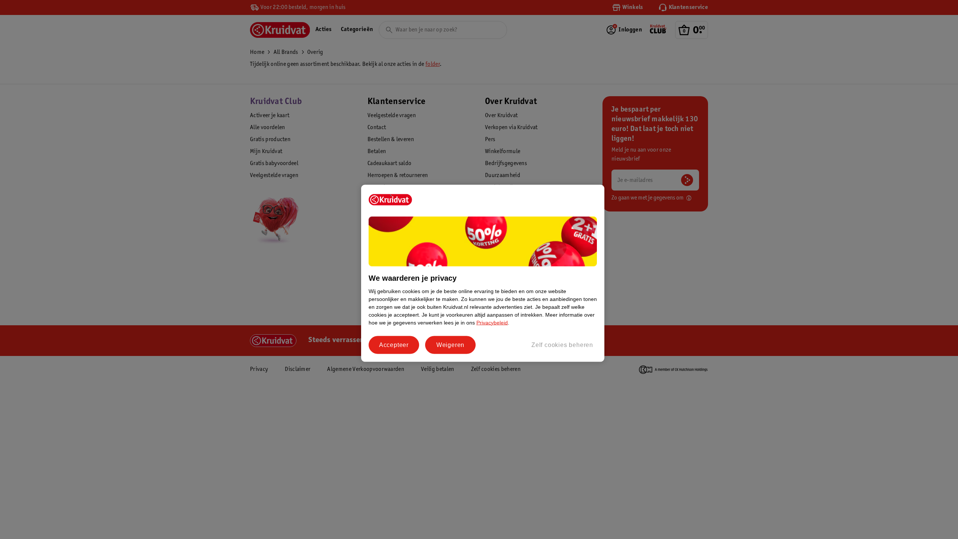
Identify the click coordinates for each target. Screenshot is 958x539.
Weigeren (450, 344)
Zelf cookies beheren (562, 344)
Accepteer (394, 344)
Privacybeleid (492, 322)
